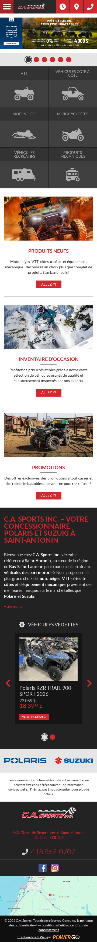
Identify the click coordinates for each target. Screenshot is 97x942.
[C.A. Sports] (34, 6)
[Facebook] (43, 868)
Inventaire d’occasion (49, 359)
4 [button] (52, 59)
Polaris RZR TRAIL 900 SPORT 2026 (45, 691)
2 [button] (36, 59)
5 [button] (60, 59)
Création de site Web (32, 937)
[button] (7, 683)
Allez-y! (48, 284)
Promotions (48, 467)
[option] (48, 33)
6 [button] (68, 59)
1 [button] (28, 59)
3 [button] (44, 59)
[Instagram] (55, 868)
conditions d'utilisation (58, 925)
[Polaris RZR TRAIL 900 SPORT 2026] (48, 659)
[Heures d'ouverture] (63, 6)
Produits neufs (48, 251)
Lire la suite (13, 606)
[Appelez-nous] (90, 6)
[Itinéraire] (76, 6)
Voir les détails (34, 716)
